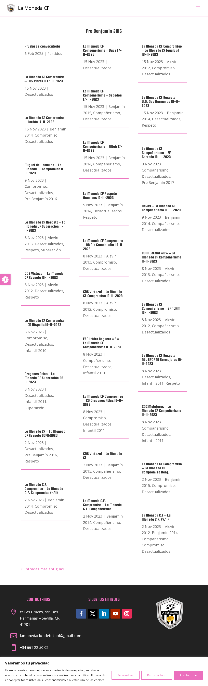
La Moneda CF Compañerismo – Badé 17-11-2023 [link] (102, 50)
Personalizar (125, 675)
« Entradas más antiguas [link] (42, 569)
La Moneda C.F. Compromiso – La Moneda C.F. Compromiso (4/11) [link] (44, 488)
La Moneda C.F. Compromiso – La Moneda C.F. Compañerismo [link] (102, 505)
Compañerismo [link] (106, 112)
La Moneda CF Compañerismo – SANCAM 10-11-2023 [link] (161, 308)
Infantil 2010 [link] (35, 350)
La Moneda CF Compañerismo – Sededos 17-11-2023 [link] (102, 95)
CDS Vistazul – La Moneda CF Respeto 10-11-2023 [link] (44, 275)
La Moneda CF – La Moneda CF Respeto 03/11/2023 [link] (45, 433)
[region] (104, 671)
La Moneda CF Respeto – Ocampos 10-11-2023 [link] (101, 195)
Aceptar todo (188, 675)
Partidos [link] (54, 53)
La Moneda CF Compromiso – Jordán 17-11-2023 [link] (45, 120)
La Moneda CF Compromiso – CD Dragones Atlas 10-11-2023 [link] (103, 400)
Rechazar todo (156, 675)
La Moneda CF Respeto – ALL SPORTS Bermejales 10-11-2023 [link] (162, 359)
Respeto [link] (32, 249)
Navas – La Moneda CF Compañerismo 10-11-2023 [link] (161, 208)
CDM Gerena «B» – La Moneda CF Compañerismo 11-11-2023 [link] (161, 257)
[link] (5, 279)
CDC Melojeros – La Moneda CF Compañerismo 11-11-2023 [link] (161, 410)
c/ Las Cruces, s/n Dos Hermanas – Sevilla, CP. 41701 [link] (40, 618)
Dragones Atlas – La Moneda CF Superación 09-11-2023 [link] (45, 378)
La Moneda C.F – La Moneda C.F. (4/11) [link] (156, 517)
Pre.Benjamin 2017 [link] (158, 182)
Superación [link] (51, 249)
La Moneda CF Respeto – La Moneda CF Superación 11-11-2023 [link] (45, 226)
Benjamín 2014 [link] (165, 532)
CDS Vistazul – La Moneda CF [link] (102, 456)
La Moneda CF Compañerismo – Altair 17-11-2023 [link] (102, 146)
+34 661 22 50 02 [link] (34, 647)
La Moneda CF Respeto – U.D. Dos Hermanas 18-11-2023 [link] (161, 101)
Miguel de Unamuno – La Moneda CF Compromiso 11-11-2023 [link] (45, 169)
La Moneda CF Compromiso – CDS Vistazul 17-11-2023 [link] (45, 79)
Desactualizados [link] (39, 94)
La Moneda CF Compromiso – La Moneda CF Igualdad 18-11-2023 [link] (162, 50)
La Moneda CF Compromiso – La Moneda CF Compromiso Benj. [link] (162, 468)
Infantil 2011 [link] (35, 401)
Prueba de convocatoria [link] (42, 46)
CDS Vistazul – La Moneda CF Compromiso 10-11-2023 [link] (103, 294)
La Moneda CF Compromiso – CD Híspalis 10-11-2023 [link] (45, 322)
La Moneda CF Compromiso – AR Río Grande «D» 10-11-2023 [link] (103, 245)
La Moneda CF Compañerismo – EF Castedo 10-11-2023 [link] (156, 153)
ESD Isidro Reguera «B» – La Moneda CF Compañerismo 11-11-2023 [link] (102, 343)
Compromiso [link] (46, 135)
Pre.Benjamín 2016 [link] (41, 198)
